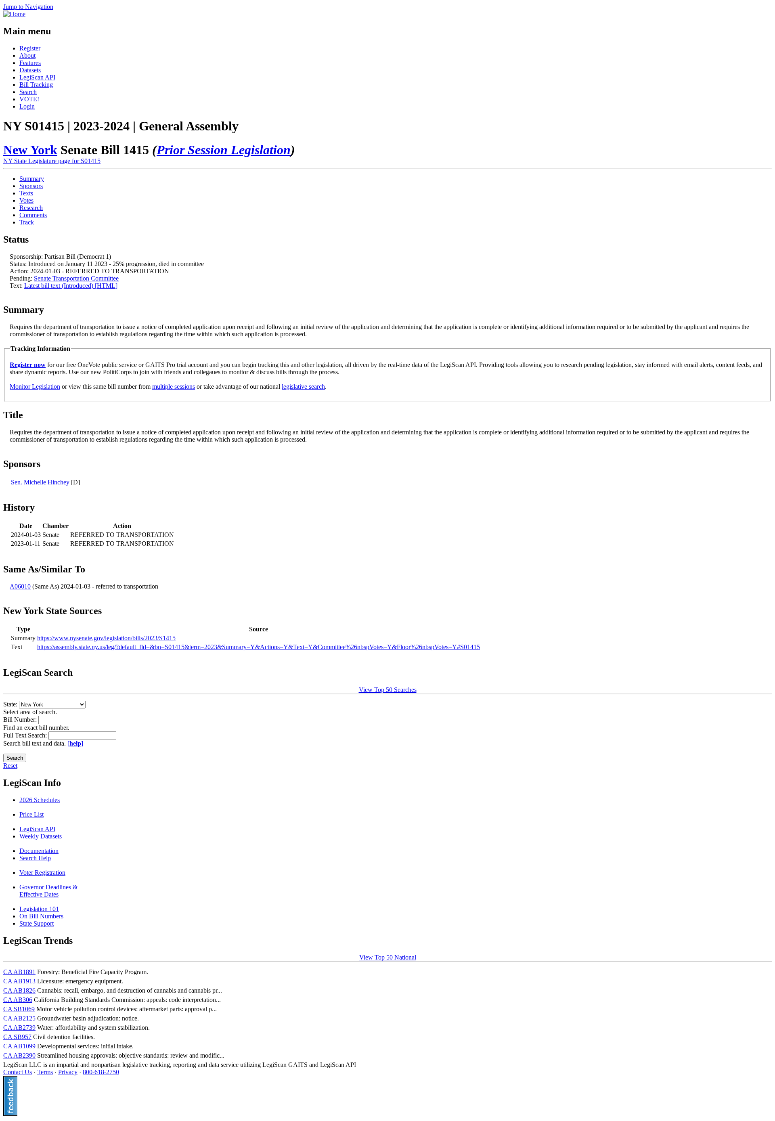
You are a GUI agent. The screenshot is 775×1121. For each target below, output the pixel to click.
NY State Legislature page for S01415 (52, 160)
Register (29, 48)
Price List (31, 814)
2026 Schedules (39, 799)
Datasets (30, 70)
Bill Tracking (36, 84)
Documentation (39, 850)
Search (28, 91)
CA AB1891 (19, 971)
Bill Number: (20, 719)
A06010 (20, 586)
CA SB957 (17, 1036)
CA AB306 (17, 999)
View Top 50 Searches (388, 689)
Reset (10, 765)
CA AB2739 (19, 1027)
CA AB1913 (19, 981)
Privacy (68, 1072)
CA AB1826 (19, 990)
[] (75, 743)
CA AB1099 (19, 1046)
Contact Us (17, 1072)
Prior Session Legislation (224, 149)
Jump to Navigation (28, 6)
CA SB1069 (19, 1009)
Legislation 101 (39, 908)
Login (27, 106)
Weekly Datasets (40, 836)
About (27, 55)
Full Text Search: (25, 735)
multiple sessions (173, 386)
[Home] (14, 13)
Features (30, 62)
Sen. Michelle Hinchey (40, 482)
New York (30, 149)
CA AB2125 (19, 1018)
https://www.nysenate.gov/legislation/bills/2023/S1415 (106, 638)
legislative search (303, 386)
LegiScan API (37, 77)
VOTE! (29, 99)
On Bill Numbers (41, 916)
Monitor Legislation (35, 386)
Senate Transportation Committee (76, 278)
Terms (45, 1072)
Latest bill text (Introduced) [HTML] (70, 285)
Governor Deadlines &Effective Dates (48, 891)
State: (11, 704)
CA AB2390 (19, 1055)
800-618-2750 (101, 1072)
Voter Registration (42, 872)
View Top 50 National (387, 957)
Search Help (35, 858)
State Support (36, 923)
